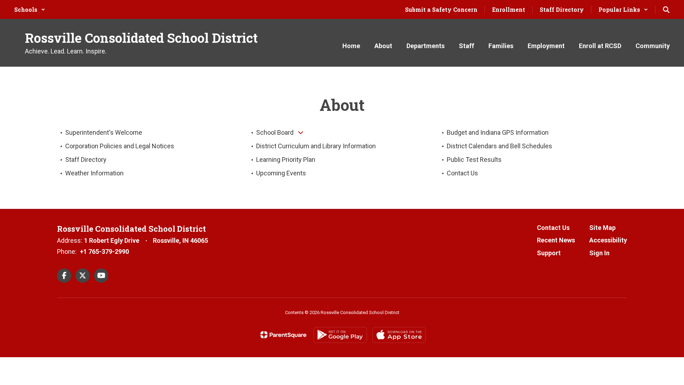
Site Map (602, 227)
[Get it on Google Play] (340, 335)
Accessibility (608, 240)
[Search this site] (666, 9)
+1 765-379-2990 (104, 251)
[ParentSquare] (283, 334)
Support (549, 253)
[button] (29, 9)
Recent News (556, 240)
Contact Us (553, 227)
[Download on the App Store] (399, 335)
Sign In (599, 253)
